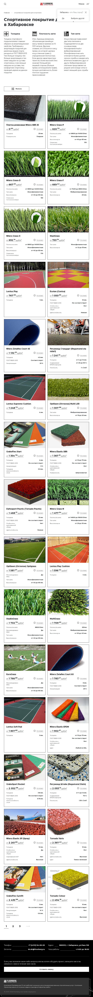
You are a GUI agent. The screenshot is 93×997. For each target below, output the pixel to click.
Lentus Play (12, 291)
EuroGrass (11, 674)
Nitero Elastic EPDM (59, 727)
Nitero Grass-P (57, 125)
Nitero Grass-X (13, 236)
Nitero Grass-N (57, 509)
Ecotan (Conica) (57, 291)
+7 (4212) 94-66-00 (36, 945)
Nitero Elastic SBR (58, 451)
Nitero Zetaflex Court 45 (18, 349)
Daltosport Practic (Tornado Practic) (23, 509)
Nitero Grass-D (13, 180)
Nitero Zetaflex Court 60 (62, 674)
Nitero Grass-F (57, 180)
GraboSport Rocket (15, 784)
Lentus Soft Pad (14, 727)
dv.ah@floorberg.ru (36, 949)
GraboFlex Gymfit (14, 896)
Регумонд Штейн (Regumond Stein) (68, 784)
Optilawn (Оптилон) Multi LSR (64, 404)
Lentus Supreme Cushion (18, 404)
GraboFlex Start (13, 451)
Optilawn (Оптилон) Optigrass (21, 566)
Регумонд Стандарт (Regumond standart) (68, 350)
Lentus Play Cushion (60, 566)
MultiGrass (55, 619)
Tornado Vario (57, 838)
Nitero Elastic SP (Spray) (18, 838)
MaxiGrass (55, 236)
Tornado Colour (57, 896)
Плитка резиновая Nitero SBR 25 (22, 125)
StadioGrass (12, 619)
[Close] (85, 12)
